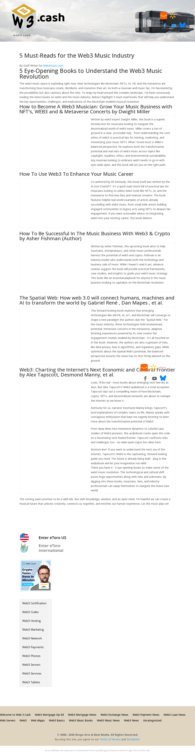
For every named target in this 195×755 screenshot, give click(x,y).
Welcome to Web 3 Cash (15, 714)
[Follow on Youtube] (173, 25)
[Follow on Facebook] (164, 25)
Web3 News (131, 720)
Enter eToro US (52, 537)
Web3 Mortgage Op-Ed (49, 714)
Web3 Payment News (146, 714)
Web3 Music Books (81, 720)
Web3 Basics (57, 720)
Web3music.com (53, 65)
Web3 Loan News (174, 714)
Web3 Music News (108, 720)
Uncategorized (152, 720)
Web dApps (38, 720)
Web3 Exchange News (114, 714)
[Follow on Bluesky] (182, 27)
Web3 (23, 720)
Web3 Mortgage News (82, 714)
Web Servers (7, 720)
